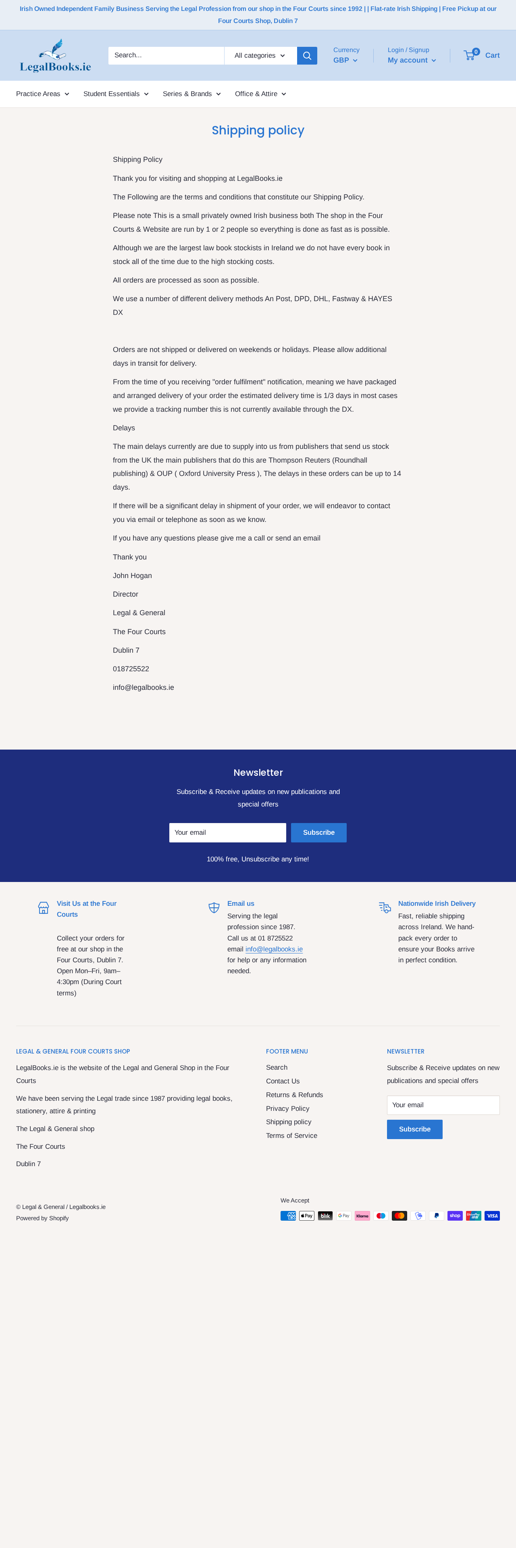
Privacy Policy (288, 1108)
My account (409, 60)
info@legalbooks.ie (274, 949)
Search (276, 1067)
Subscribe (319, 832)
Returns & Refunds (294, 1095)
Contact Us (283, 1081)
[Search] (307, 55)
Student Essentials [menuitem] (111, 94)
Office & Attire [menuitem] (256, 94)
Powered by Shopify (42, 1218)
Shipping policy (289, 1122)
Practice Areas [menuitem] (38, 94)
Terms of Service (291, 1136)
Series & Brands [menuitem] (187, 94)
